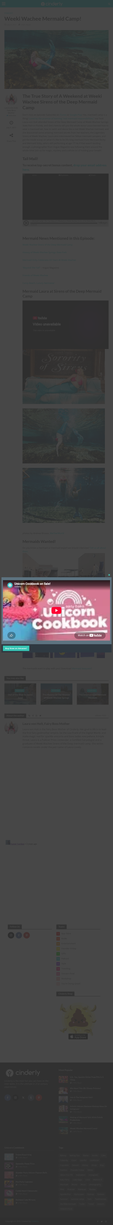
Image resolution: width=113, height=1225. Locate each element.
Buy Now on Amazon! (16, 648)
